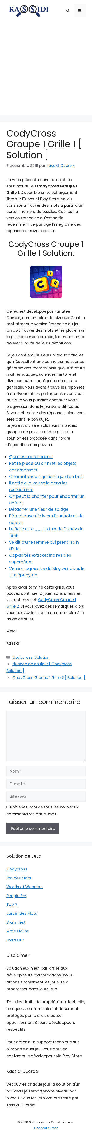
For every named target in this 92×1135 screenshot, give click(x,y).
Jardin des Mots (21, 913)
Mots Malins (17, 931)
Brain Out (15, 940)
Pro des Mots (18, 878)
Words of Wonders (24, 886)
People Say (16, 895)
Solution (41, 657)
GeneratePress (46, 1128)
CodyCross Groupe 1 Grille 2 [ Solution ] (48, 677)
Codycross (22, 657)
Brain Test (15, 922)
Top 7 (11, 904)
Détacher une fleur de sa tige (38, 509)
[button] (68, 10)
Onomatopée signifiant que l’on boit (46, 477)
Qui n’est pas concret (31, 457)
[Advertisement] (46, 69)
